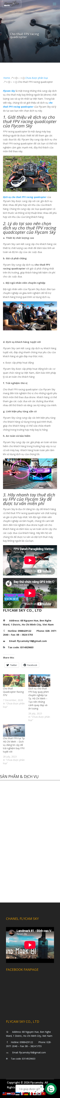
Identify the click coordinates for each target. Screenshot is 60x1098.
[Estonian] (18, 1093)
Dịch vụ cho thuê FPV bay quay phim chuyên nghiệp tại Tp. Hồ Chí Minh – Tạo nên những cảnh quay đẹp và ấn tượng (38, 698)
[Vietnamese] (44, 1093)
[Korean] (39, 1093)
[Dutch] (9, 1093)
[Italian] (30, 1093)
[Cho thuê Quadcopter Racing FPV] (14, 680)
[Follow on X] (50, 1093)
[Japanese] (35, 1093)
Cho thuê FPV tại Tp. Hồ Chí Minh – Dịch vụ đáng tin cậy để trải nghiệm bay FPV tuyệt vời (14, 745)
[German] (26, 1093)
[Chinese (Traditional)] (4, 1093)
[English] (13, 1093)
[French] (22, 1093)
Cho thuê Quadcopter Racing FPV (13, 692)
